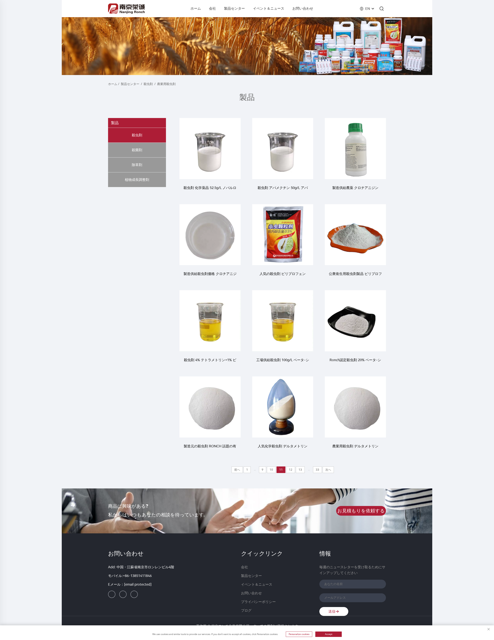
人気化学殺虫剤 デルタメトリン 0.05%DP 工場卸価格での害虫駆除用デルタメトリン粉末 (282, 448)
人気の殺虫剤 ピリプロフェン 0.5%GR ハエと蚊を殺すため (283, 276)
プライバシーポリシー (258, 602)
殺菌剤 (137, 150)
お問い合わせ (302, 8)
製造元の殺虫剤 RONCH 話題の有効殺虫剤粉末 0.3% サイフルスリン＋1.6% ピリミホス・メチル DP (210, 448)
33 (317, 469)
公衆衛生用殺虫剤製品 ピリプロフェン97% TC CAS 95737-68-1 (355, 276)
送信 (331, 611)
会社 (212, 8)
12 (290, 469)
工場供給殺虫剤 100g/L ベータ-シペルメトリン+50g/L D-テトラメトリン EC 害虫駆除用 (282, 362)
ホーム (195, 8)
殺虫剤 (148, 84)
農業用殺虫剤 (166, 84)
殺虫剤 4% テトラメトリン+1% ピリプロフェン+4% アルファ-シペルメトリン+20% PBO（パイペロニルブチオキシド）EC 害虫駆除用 (210, 362)
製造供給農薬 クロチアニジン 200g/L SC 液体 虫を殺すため (355, 190)
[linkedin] (111, 594)
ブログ (246, 610)
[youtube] (134, 594)
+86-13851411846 (137, 576)
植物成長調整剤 (137, 180)
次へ (328, 469)
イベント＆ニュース (268, 8)
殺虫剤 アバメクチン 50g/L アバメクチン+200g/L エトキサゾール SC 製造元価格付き (283, 190)
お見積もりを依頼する (361, 511)
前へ (237, 469)
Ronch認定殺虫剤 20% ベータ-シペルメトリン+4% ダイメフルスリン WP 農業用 (355, 362)
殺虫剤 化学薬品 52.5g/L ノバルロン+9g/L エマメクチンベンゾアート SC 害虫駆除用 (210, 190)
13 (300, 469)
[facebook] (123, 594)
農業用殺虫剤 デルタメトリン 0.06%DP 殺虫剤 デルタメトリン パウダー (355, 448)
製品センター (234, 8)
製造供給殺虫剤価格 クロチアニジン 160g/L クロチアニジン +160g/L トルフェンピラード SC (210, 276)
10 (271, 469)
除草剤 (137, 165)
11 (281, 469)
